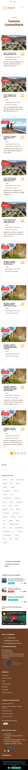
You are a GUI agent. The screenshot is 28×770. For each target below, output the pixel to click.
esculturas (19, 502)
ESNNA (3, 681)
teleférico (17, 535)
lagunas (18, 509)
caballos (18, 483)
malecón (5, 516)
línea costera (16, 513)
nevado (17, 520)
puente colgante (19, 527)
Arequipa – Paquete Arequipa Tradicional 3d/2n (10, 429)
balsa (12, 479)
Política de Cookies (16, 767)
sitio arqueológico (7, 535)
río (13, 531)
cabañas (5, 487)
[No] (26, 764)
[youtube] (16, 4)
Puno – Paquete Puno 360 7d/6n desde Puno (10, 53)
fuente (16, 505)
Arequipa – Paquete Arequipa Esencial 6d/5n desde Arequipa (10, 304)
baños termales (20, 479)
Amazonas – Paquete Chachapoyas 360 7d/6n (10, 138)
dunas (11, 502)
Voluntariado (5, 689)
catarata (15, 490)
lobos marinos (6, 513)
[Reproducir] (3, 623)
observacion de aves (13, 524)
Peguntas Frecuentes (7, 703)
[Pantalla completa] (24, 623)
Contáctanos (5, 675)
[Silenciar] (22, 623)
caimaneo (12, 487)
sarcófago (20, 531)
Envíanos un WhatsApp (13, 561)
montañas (13, 516)
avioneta (5, 479)
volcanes (5, 542)
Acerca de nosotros (7, 678)
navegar (11, 520)
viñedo (16, 538)
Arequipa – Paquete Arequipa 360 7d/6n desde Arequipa (9, 263)
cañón (11, 494)
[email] (9, 4)
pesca (4, 527)
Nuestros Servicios (6, 684)
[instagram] (18, 4)
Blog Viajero (5, 687)
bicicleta (5, 483)
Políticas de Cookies (7, 716)
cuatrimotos (17, 498)
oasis (4, 524)
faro (4, 505)
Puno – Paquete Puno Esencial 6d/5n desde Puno (10, 96)
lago (12, 509)
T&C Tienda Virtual (6, 710)
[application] (14, 618)
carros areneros (6, 490)
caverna (5, 494)
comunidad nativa (7, 498)
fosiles (9, 505)
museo (20, 516)
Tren (4, 538)
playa (10, 527)
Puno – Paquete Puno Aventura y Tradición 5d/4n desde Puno (10, 179)
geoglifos (5, 509)
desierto (5, 502)
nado (4, 520)
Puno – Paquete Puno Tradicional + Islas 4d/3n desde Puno (10, 221)
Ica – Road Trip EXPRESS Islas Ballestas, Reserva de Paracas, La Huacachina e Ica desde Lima (17, 580)
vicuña (10, 538)
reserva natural (6, 531)
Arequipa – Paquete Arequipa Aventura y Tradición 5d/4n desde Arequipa (10, 347)
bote (11, 483)
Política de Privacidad (7, 713)
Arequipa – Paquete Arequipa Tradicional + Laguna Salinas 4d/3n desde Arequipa (10, 388)
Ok (9, 767)
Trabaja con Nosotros (7, 692)
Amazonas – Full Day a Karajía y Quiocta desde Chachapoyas (16, 597)
